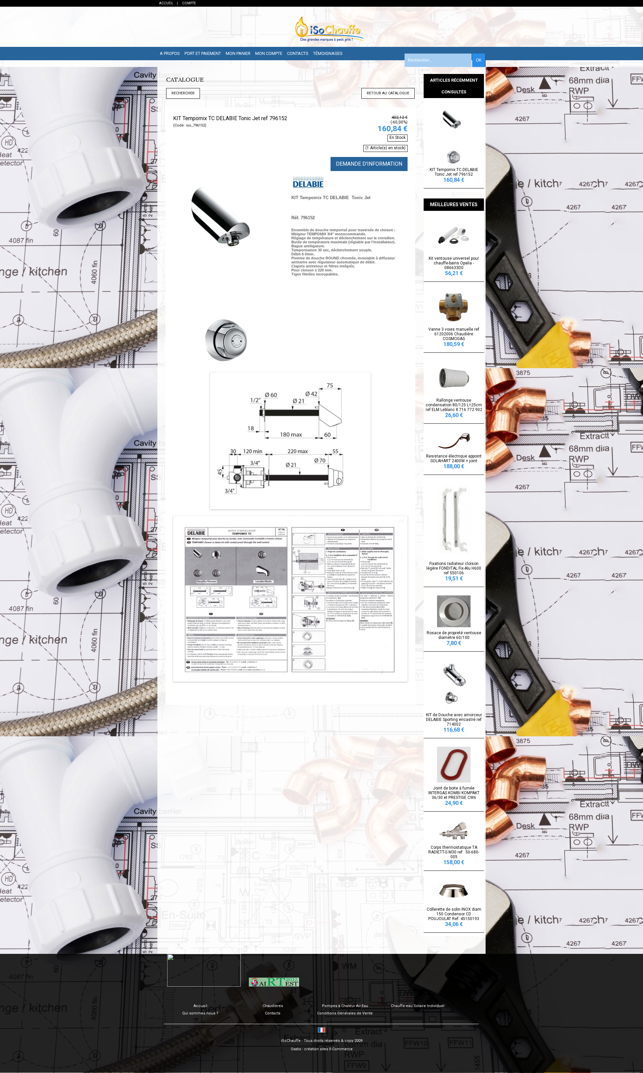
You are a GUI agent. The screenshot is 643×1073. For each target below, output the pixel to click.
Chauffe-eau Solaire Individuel (417, 1006)
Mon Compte (268, 53)
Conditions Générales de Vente (345, 1013)
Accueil (200, 1006)
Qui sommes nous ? (200, 1013)
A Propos (170, 53)
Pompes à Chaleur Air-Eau (345, 1006)
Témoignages (328, 53)
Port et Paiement (203, 53)
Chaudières (273, 1006)
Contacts (297, 53)
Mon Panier (238, 53)
